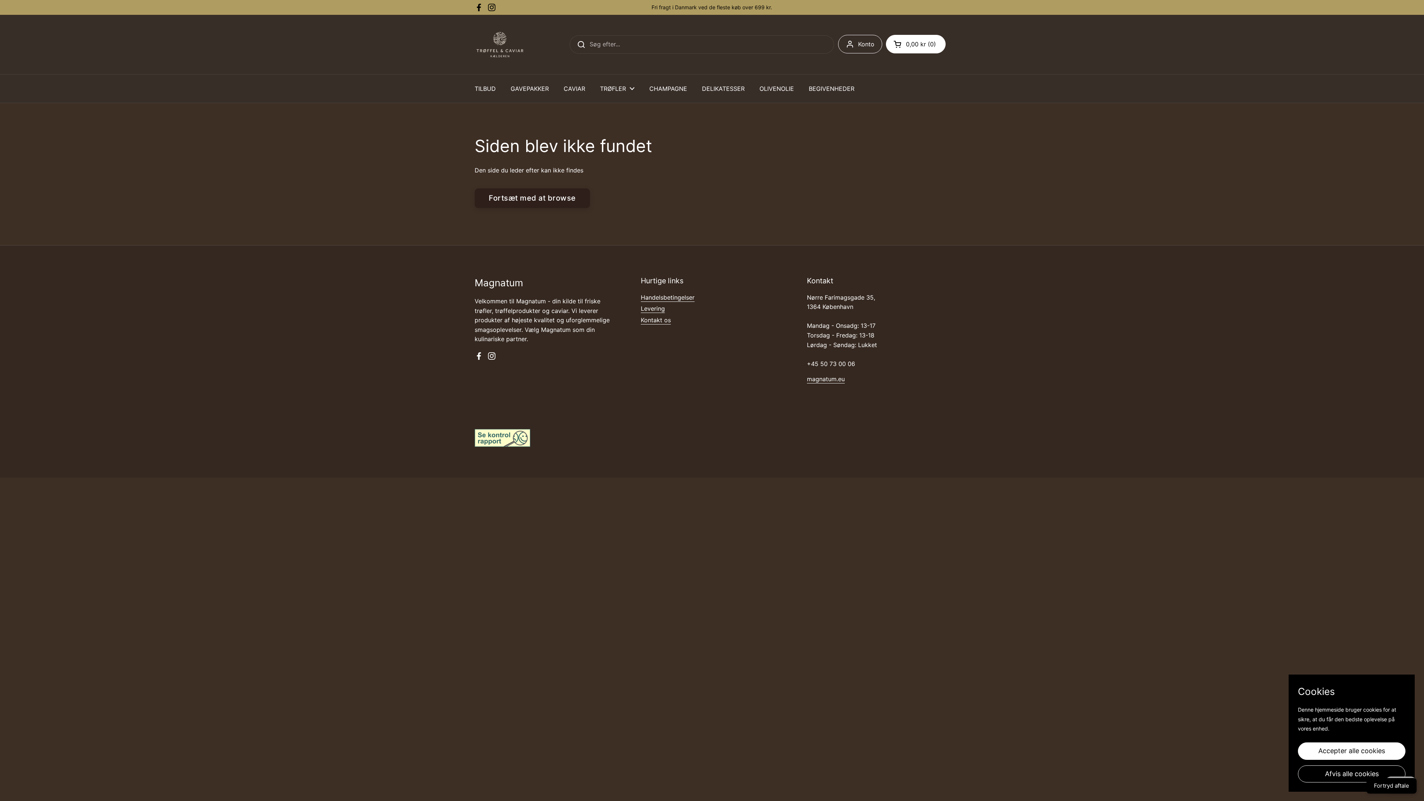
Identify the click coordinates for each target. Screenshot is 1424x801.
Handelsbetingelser (668, 297)
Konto (866, 44)
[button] (916, 44)
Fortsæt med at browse (532, 198)
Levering (653, 308)
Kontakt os (656, 320)
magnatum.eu (826, 379)
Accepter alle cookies (1351, 751)
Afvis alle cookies (1352, 774)
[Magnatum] (500, 44)
